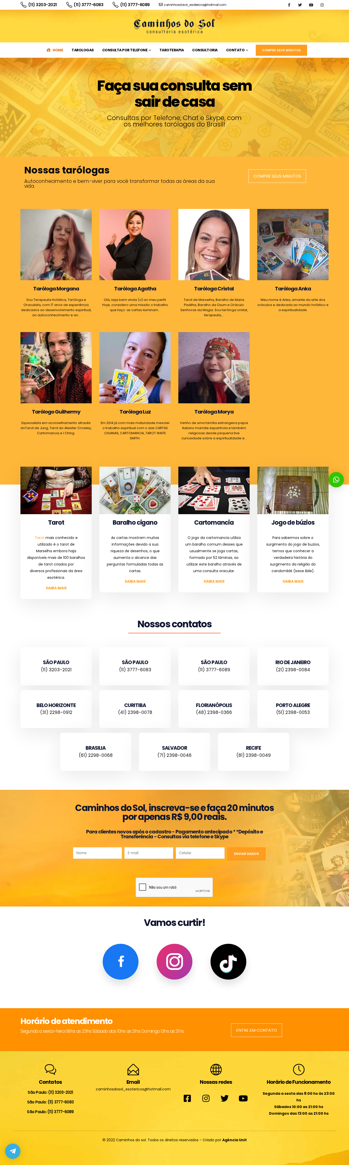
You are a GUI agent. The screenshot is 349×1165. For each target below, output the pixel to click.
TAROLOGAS (83, 50)
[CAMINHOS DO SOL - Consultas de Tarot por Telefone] (174, 26)
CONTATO (235, 50)
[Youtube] (311, 4)
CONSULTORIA (205, 50)
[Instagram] (321, 4)
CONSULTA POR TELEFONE (125, 50)
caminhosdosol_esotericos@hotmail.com (195, 5)
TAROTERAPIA (171, 50)
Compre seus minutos (277, 176)
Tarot (39, 537)
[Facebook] (289, 4)
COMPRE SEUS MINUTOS (281, 50)
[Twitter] (300, 4)
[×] (336, 479)
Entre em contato (256, 1030)
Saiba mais (56, 588)
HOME (58, 50)
